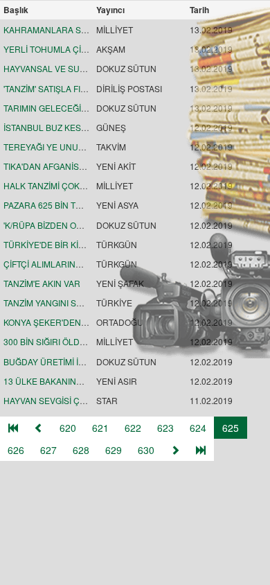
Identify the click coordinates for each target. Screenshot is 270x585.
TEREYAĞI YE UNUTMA (49, 146)
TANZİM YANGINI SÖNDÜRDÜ (61, 302)
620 (68, 428)
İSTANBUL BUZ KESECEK (53, 127)
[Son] (201, 450)
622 (133, 428)
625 (230, 428)
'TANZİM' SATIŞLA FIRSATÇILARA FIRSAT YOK (92, 88)
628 (81, 450)
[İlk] (13, 428)
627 (48, 450)
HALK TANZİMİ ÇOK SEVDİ (55, 185)
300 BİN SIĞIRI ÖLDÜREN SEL (62, 341)
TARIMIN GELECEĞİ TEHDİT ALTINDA (76, 108)
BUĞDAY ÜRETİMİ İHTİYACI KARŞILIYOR (82, 361)
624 (198, 428)
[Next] (175, 450)
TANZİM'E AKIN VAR (41, 283)
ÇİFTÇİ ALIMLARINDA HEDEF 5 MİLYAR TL (85, 264)
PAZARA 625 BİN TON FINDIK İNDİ (69, 205)
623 (165, 428)
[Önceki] (39, 428)
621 (100, 428)
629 (113, 450)
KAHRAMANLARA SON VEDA (60, 29)
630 (146, 450)
